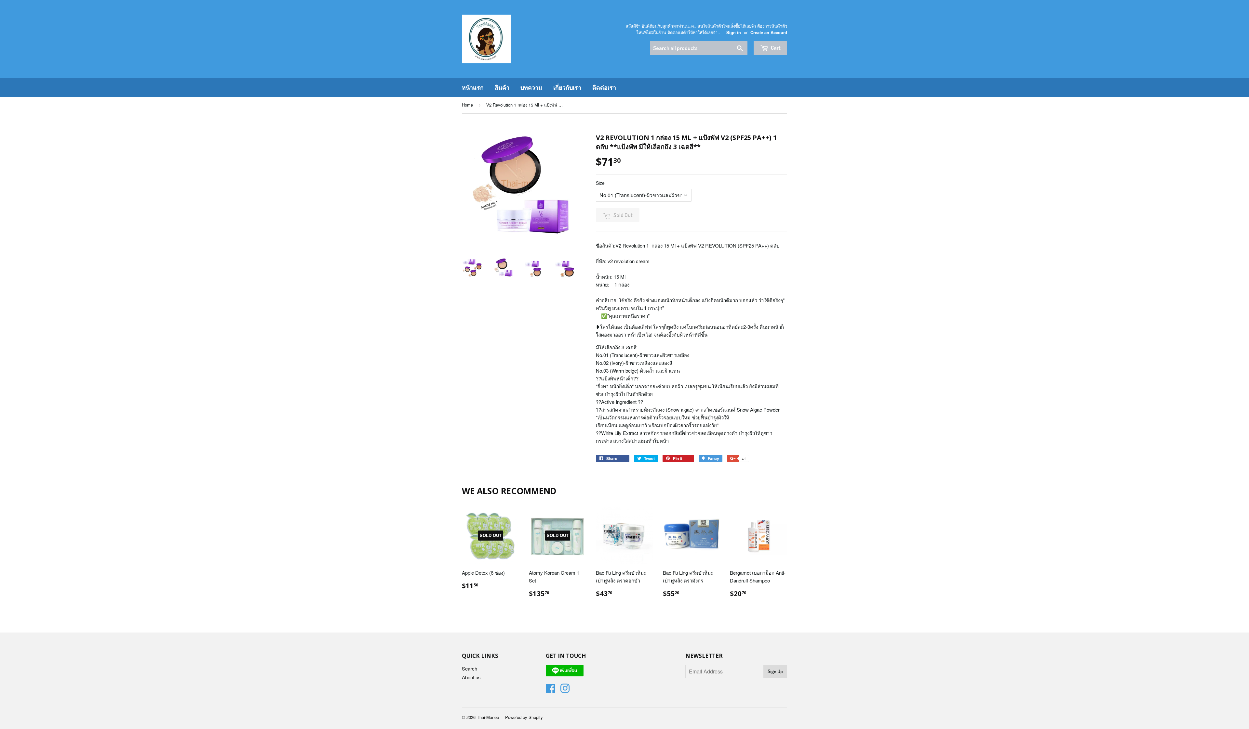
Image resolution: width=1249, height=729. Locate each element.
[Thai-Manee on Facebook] (551, 690)
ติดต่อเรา (604, 87)
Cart (775, 47)
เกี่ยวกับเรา (567, 87)
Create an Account (768, 32)
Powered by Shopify (524, 717)
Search (469, 668)
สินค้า (502, 87)
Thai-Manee (488, 717)
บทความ (531, 87)
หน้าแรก (473, 87)
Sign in (733, 32)
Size (600, 183)
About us (471, 677)
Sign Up (775, 671)
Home (467, 105)
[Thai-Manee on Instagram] (565, 690)
